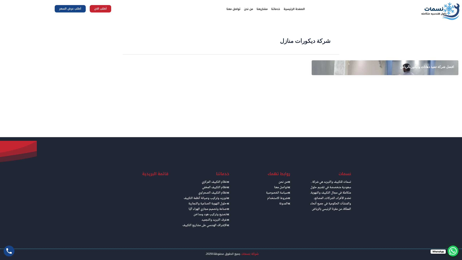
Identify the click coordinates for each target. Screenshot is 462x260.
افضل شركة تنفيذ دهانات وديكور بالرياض (427, 67)
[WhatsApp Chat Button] (453, 251)
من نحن (248, 9)
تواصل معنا (233, 9)
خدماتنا (275, 9)
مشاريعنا (262, 9)
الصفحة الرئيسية (294, 9)
